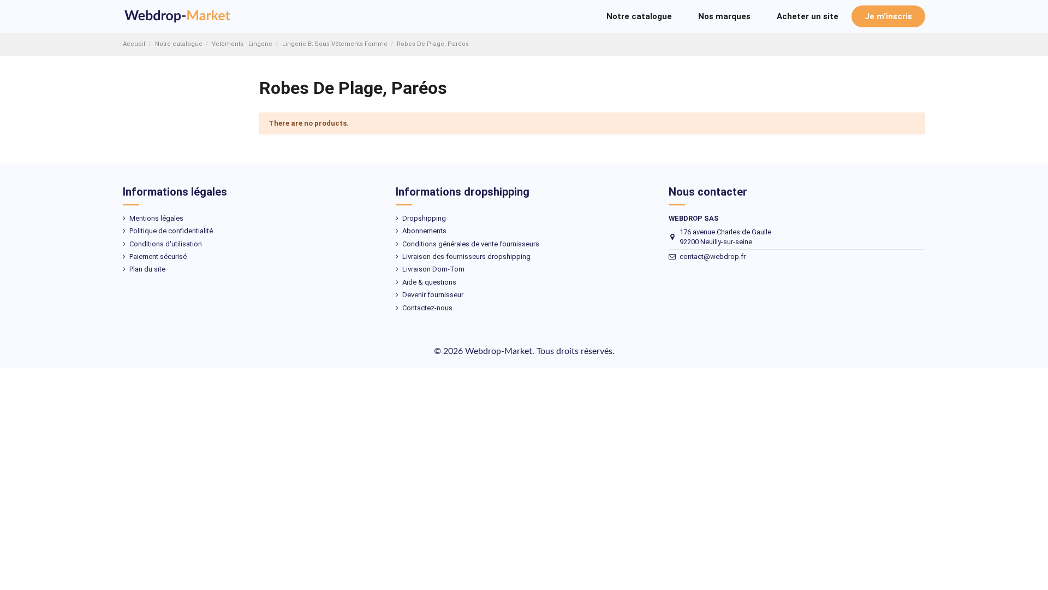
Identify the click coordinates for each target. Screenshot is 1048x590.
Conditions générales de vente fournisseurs (470, 244)
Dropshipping (424, 218)
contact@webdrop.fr (713, 256)
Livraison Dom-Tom (433, 269)
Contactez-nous (427, 308)
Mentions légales (156, 218)
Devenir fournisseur (432, 295)
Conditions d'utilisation (165, 244)
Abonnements (424, 231)
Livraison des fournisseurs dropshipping (466, 256)
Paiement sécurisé (158, 256)
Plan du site (147, 269)
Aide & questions (429, 282)
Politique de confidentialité (171, 231)
